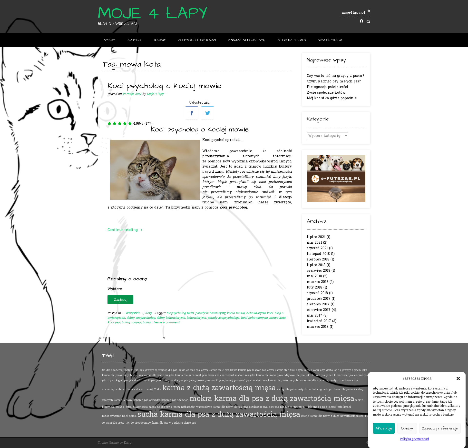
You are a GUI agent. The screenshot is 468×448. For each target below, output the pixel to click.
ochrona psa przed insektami (287, 407)
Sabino (114, 442)
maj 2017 (314, 315)
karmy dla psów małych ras (294, 389)
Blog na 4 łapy (291, 40)
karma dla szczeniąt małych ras (324, 380)
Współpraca (330, 40)
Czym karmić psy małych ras (248, 370)
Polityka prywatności (414, 439)
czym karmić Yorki (307, 370)
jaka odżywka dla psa (291, 375)
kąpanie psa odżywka (146, 400)
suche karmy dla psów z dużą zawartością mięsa (332, 416)
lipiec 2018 (316, 265)
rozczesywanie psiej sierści (119, 416)
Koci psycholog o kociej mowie (164, 85)
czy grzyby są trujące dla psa (158, 370)
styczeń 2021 (317, 248)
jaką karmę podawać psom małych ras (243, 380)
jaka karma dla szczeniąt (185, 375)
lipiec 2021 (316, 237)
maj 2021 (314, 242)
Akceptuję (384, 428)
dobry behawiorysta (170, 317)
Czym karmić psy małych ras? (334, 81)
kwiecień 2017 (319, 321)
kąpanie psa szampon (174, 400)
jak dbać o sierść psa (142, 380)
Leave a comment (166, 322)
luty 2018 (314, 287)
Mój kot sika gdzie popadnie (332, 98)
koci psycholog (118, 322)
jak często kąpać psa (115, 380)
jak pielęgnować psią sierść (201, 380)
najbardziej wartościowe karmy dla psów (207, 407)
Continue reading (124, 230)
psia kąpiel (344, 407)
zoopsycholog (140, 322)
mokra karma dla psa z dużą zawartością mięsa (272, 398)
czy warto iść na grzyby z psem (340, 370)
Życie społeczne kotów (326, 93)
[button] (458, 378)
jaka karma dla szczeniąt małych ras (225, 375)
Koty (148, 313)
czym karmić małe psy (215, 370)
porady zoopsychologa (223, 317)
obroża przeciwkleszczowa (251, 407)
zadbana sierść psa (184, 422)
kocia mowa (236, 313)
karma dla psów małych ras (285, 380)
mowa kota (277, 317)
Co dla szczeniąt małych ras (120, 370)
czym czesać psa (189, 370)
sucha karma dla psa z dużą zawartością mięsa (219, 414)
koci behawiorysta (254, 317)
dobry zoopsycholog (141, 317)
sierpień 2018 (318, 259)
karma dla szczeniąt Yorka (144, 389)
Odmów (407, 428)
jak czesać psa (359, 375)
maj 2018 (314, 276)
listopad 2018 (318, 254)
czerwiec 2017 (319, 310)
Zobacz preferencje (440, 428)
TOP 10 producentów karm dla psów (148, 422)
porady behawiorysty (210, 313)
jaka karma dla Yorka (263, 375)
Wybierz (114, 289)
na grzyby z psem (168, 407)
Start (109, 40)
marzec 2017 (318, 327)
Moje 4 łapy (152, 13)
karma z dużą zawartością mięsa (219, 387)
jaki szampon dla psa (169, 380)
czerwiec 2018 (318, 271)
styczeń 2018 (317, 293)
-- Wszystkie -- (133, 313)
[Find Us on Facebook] (361, 21)
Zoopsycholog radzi (197, 40)
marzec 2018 (317, 282)
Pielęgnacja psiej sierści (327, 87)
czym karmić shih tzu (281, 370)
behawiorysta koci (259, 313)
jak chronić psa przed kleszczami (327, 375)
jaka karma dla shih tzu (153, 375)
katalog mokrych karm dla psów (332, 389)
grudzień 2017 (319, 299)
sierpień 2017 (318, 304)
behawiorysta (196, 317)
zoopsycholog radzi (180, 313)
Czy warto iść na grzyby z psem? (335, 76)
